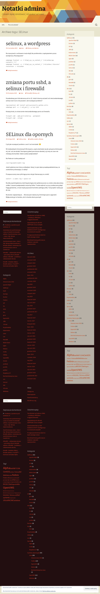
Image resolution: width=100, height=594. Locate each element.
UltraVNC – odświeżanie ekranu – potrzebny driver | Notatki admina (12, 255)
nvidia (70, 130)
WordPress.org (31, 400)
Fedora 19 (76, 179)
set (84, 193)
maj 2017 (29, 315)
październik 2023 (32, 269)
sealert (36, 139)
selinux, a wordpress (28, 43)
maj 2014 (29, 360)
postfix (71, 65)
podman (71, 62)
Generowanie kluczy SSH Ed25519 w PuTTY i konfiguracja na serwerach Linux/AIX (36, 230)
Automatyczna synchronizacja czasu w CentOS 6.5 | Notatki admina (12, 232)
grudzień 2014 (31, 351)
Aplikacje (69, 38)
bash (70, 91)
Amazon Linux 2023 (76, 141)
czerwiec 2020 (31, 281)
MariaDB (71, 82)
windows (70, 198)
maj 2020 (29, 284)
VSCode (71, 74)
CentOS (87, 173)
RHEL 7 (78, 193)
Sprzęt (69, 124)
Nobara (73, 150)
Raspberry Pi (72, 133)
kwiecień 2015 (31, 342)
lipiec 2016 (30, 327)
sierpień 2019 (31, 293)
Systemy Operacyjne (73, 136)
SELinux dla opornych (29, 134)
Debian (74, 176)
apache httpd (73, 40)
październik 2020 (32, 278)
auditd (31, 139)
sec (68, 121)
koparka (81, 181)
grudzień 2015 (31, 339)
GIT (70, 46)
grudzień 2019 (31, 287)
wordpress (35, 48)
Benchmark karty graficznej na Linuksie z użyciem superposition (36, 242)
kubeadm (85, 181)
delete (80, 176)
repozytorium (70, 193)
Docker (71, 43)
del (77, 176)
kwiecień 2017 (31, 318)
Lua (70, 100)
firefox (80, 179)
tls (78, 195)
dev (68, 88)
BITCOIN (81, 173)
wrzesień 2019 (31, 290)
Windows (71, 159)
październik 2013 (32, 375)
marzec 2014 (31, 366)
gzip (75, 181)
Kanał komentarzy (32, 397)
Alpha (70, 127)
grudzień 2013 (31, 372)
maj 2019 (29, 296)
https (77, 182)
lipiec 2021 (30, 275)
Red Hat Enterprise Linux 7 (83, 190)
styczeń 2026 (31, 257)
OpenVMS (71, 156)
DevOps (69, 106)
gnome (68, 181)
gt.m (70, 79)
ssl (88, 193)
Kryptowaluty (71, 115)
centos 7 (69, 176)
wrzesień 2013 (31, 379)
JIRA (70, 49)
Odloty (69, 118)
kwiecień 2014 (31, 363)
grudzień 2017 (31, 309)
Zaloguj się (30, 391)
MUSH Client (72, 55)
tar (73, 195)
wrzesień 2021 (31, 272)
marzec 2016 (31, 333)
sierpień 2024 (31, 263)
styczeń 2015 (31, 348)
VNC (70, 71)
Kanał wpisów (31, 394)
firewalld (29, 93)
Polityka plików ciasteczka (49, 591)
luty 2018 (30, 305)
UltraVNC (83, 195)
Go (69, 94)
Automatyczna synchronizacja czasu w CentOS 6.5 (12, 247)
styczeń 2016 (31, 336)
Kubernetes (72, 52)
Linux (22, 48)
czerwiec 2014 (31, 357)
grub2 (71, 181)
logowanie (89, 181)
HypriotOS (74, 147)
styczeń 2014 (31, 369)
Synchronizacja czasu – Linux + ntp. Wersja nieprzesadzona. (12, 236)
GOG (70, 112)
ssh (38, 93)
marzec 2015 (31, 345)
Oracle (71, 85)
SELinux (29, 48)
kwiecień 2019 (31, 299)
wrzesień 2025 (31, 260)
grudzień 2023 (31, 266)
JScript (71, 97)
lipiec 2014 (30, 354)
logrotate (69, 184)
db (67, 77)
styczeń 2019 (31, 302)
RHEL (74, 193)
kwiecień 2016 (31, 330)
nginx (70, 59)
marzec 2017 (31, 321)
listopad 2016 (31, 324)
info (3, 25)
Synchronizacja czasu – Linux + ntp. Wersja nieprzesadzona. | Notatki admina (12, 243)
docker (85, 176)
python (71, 103)
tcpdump (76, 195)
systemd (70, 196)
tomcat (71, 68)
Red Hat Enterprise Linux (78, 153)
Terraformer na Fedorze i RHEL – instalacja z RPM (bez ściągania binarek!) (36, 217)
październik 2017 (32, 312)
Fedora (20, 139)
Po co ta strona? (13, 25)
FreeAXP (87, 179)
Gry (68, 109)
